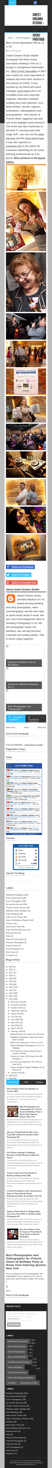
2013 (11, 990)
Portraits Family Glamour (16, 908)
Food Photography (13, 949)
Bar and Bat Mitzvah (14, 904)
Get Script (15, 834)
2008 (11, 1079)
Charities (9, 923)
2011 (11, 996)
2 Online (21, 867)
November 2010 (17, 1005)
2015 (11, 984)
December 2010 (17, 1002)
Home (8, 1291)
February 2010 (17, 1031)
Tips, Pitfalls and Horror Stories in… (25, 785)
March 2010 (16, 1028)
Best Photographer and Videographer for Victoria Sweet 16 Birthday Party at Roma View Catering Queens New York (26, 1262)
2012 (11, 993)
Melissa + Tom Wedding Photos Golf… (20, 772)
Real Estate (10, 952)
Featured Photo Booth (15, 939)
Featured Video (12, 946)
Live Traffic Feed (24, 766)
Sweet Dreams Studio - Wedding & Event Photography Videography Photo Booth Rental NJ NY (26, 1463)
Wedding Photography (15, 895)
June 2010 (15, 1020)
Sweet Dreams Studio (33, 745)
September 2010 (18, 1011)
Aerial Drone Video (13, 927)
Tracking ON (32, 834)
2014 (11, 987)
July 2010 (15, 1017)
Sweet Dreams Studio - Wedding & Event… (21, 803)
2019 (11, 978)
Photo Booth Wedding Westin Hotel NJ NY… (22, 817)
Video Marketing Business (16, 930)
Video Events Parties (14, 917)
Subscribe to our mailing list (21, 1314)
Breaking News (12, 933)
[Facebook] (35, 2)
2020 (11, 975)
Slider (8, 936)
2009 (11, 1076)
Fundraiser (10, 955)
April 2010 (15, 1025)
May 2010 (15, 1023)
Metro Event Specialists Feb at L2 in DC (26, 1043)
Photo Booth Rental (14, 898)
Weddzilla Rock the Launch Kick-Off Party (27, 1034)
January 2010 (16, 1073)
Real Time (23, 834)
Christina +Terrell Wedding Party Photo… (23, 829)
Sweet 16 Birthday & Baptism (18, 920)
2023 (11, 967)
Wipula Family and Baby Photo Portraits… (24, 777)
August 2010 (16, 1014)
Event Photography (13, 901)
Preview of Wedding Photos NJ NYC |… (20, 810)
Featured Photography (15, 942)
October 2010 (16, 1008)
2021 (11, 973)
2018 (11, 981)
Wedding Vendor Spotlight (16, 911)
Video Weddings (12, 914)
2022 (11, 970)
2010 (11, 999)
